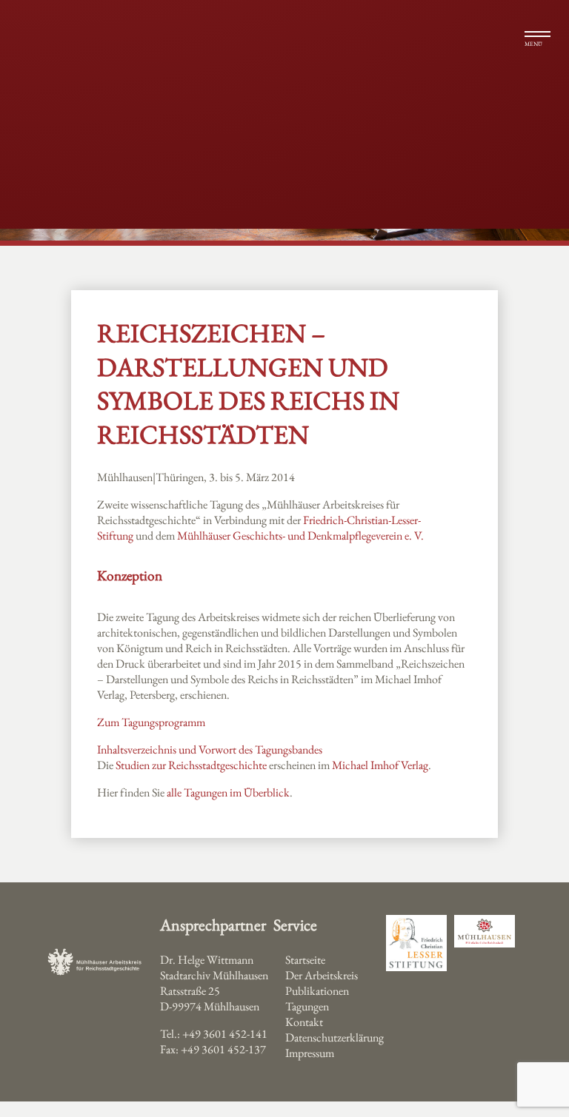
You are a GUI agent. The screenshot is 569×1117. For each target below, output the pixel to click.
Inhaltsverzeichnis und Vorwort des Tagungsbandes (209, 749)
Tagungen (307, 1006)
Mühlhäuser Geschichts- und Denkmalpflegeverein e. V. (300, 535)
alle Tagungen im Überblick (228, 792)
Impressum (309, 1053)
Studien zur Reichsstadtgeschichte (191, 765)
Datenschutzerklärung (334, 1037)
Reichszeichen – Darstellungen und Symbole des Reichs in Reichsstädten (248, 383)
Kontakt (304, 1022)
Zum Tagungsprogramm (151, 722)
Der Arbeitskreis (321, 975)
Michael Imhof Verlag (380, 765)
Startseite (305, 959)
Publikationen (317, 991)
